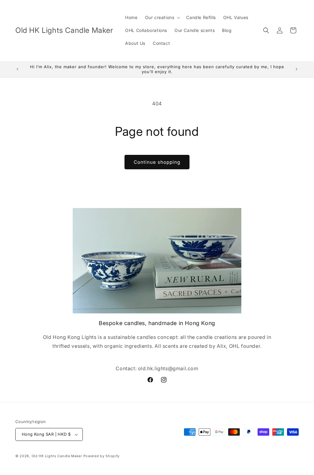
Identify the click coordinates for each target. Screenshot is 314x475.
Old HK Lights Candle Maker (57, 456)
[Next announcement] (296, 69)
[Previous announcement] (17, 69)
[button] (162, 17)
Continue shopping (157, 162)
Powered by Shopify (101, 456)
